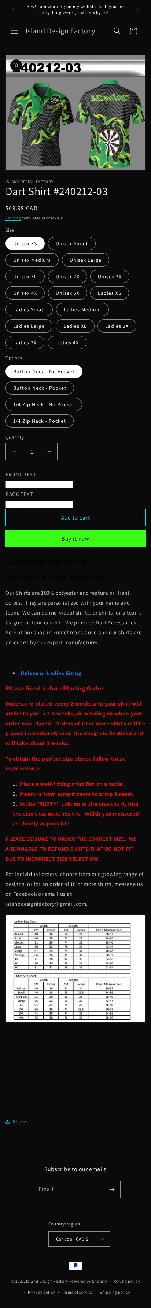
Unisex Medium (32, 260)
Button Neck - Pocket (39, 388)
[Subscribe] (112, 1189)
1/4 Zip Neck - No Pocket (43, 404)
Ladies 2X (117, 326)
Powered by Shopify (88, 1280)
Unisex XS (25, 243)
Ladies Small (29, 309)
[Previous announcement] (13, 9)
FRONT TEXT (20, 474)
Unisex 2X (68, 276)
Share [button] (19, 1121)
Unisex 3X (110, 276)
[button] (15, 31)
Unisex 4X (25, 293)
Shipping (13, 218)
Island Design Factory (47, 1280)
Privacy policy (41, 1292)
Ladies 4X (67, 342)
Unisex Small (72, 243)
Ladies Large (29, 326)
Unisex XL (25, 276)
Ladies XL (75, 326)
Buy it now (75, 538)
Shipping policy (115, 1292)
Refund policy (127, 1281)
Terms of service (77, 1292)
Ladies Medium (82, 309)
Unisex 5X (68, 293)
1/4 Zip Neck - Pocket (39, 421)
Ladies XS (109, 293)
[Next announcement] (137, 9)
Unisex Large (86, 260)
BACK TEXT (19, 494)
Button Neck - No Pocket (44, 371)
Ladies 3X (25, 342)
